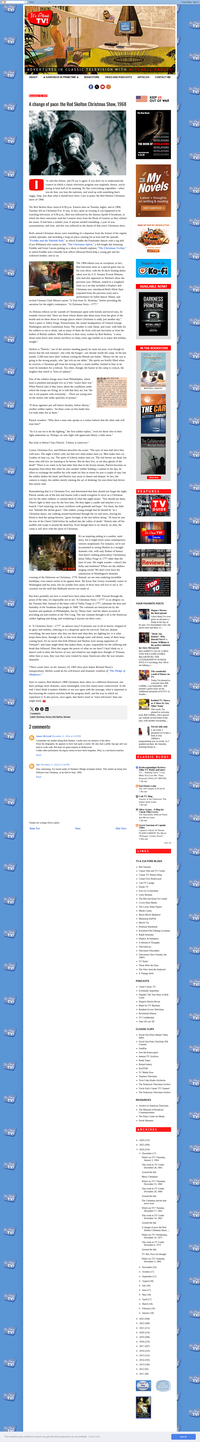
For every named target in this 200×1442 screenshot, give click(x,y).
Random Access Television (151, 1009)
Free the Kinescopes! (148, 1052)
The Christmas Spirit (80, 244)
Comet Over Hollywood (150, 879)
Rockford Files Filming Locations (154, 930)
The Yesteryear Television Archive (155, 1084)
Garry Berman (145, 895)
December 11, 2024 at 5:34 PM (55, 764)
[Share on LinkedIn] (47, 709)
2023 (142, 1318)
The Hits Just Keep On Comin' (153, 898)
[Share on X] (32, 709)
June (144, 1290)
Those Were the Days (149, 965)
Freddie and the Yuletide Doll (46, 240)
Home (77, 828)
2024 (142, 1149)
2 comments (35, 713)
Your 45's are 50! (147, 1021)
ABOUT (33, 77)
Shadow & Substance (149, 938)
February (146, 1308)
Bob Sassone (145, 867)
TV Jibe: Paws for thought (154, 1254)
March (145, 1304)
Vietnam (66, 716)
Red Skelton (58, 716)
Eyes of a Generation (148, 891)
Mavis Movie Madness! (150, 914)
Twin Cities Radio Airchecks (152, 1080)
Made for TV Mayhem (149, 1005)
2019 (142, 1337)
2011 (142, 1373)
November (147, 1267)
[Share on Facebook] (37, 709)
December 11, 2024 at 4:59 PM (66, 736)
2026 (142, 1140)
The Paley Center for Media (152, 1116)
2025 (142, 1144)
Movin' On (144, 922)
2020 (142, 1332)
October (146, 1272)
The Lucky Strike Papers (150, 907)
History (49, 716)
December (147, 1153)
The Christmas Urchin (111, 248)
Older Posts (121, 828)
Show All (167, 843)
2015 (142, 1355)
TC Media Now (146, 1072)
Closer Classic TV (147, 986)
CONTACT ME (163, 77)
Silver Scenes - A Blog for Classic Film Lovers (151, 810)
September (147, 1276)
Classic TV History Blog (150, 875)
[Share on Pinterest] (42, 709)
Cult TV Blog (145, 796)
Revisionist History (148, 1013)
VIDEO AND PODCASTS (118, 77)
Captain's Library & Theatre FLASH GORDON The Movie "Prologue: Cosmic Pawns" (152, 833)
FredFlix (143, 1048)
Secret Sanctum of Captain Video (152, 826)
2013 (142, 1364)
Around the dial (149, 1172)
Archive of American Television (153, 1105)
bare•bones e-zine (147, 786)
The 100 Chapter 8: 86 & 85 (152, 788)
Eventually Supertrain (149, 990)
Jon (38, 764)
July (144, 1285)
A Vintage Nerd (146, 973)
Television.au (145, 946)
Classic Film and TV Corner (152, 871)
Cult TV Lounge (146, 883)
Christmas (40, 716)
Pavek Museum (146, 1120)
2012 (142, 1369)
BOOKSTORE (91, 77)
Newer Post (35, 828)
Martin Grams (145, 911)
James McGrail (43, 736)
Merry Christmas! (150, 1176)
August (145, 1281)
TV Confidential (146, 1017)
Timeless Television (148, 1076)
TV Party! (143, 961)
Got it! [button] (183, 1437)
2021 (142, 1328)
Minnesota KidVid (147, 918)
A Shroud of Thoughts (149, 942)
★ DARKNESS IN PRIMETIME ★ (61, 77)
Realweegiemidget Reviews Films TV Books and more (152, 768)
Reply (39, 755)
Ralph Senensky (146, 934)
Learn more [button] (94, 1436)
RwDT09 (143, 1068)
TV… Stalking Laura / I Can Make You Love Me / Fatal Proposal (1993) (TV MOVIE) (152, 775)
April (145, 1299)
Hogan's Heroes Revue (149, 1001)
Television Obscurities (149, 950)
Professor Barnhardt (148, 926)
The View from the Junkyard (152, 969)
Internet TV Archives (148, 1056)
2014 (142, 1360)
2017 (142, 1346)
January (146, 1313)
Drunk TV (144, 887)
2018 (142, 1341)
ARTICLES (143, 77)
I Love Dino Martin (148, 902)
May (144, 1294)
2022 (142, 1323)
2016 (142, 1351)
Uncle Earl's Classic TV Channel (154, 1088)
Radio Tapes (144, 1060)
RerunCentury (145, 1064)
